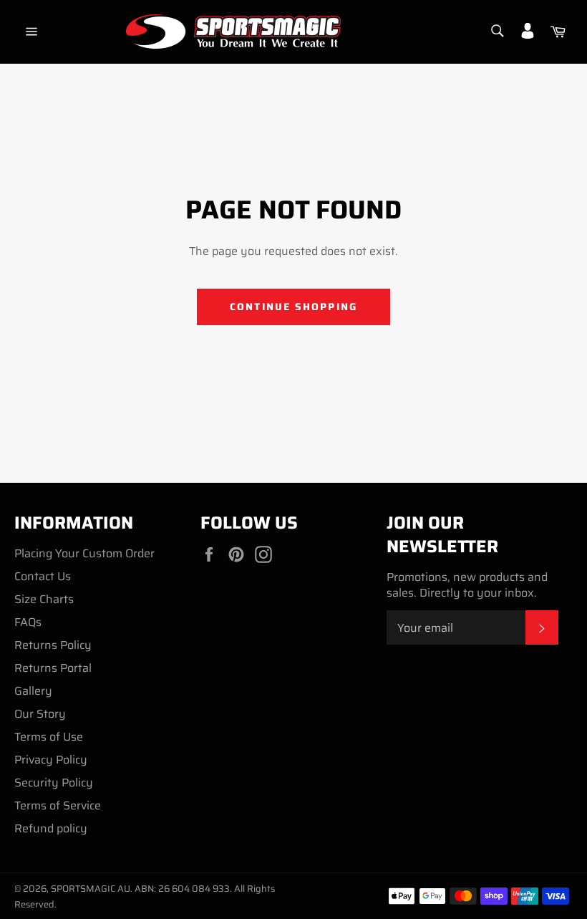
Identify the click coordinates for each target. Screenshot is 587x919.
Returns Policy (53, 645)
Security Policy (53, 783)
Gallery (33, 691)
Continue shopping (293, 306)
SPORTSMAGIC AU (90, 888)
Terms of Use (48, 737)
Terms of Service (57, 805)
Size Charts (44, 599)
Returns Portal (53, 668)
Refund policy (50, 828)
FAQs (28, 622)
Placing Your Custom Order (84, 553)
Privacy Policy (50, 760)
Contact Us (42, 576)
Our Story (40, 714)
